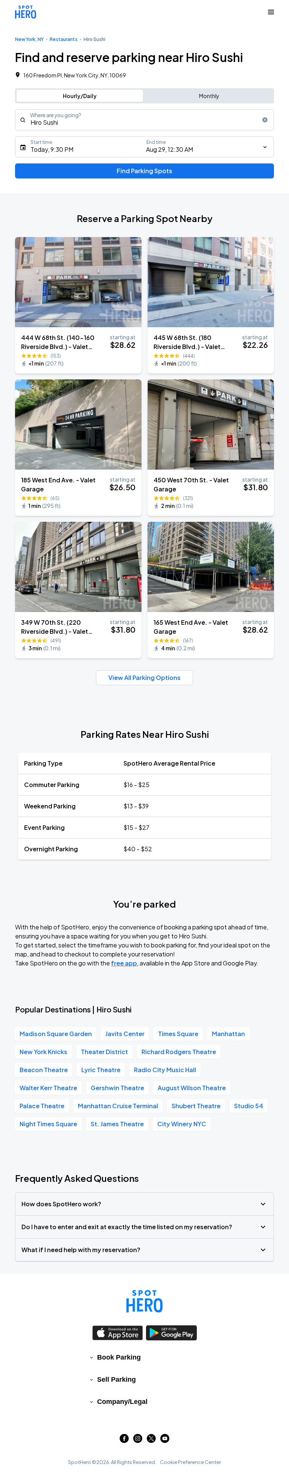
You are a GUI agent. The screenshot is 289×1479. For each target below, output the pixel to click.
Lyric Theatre (100, 1070)
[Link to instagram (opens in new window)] (137, 1440)
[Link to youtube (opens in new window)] (164, 1440)
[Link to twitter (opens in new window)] (151, 1440)
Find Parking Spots (144, 171)
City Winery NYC (181, 1124)
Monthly (209, 95)
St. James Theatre (117, 1124)
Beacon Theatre (44, 1070)
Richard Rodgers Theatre (178, 1052)
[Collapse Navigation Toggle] (270, 12)
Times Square (178, 1034)
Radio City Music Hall (165, 1070)
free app (124, 963)
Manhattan (228, 1034)
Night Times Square (48, 1124)
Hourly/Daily (80, 95)
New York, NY (29, 39)
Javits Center (124, 1034)
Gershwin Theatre (117, 1088)
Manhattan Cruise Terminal (118, 1106)
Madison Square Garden (56, 1034)
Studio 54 (248, 1106)
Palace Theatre (42, 1106)
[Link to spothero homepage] (144, 1301)
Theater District (104, 1052)
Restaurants (64, 39)
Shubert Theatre (196, 1106)
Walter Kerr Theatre (48, 1088)
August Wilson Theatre (192, 1088)
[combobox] (144, 119)
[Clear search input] (265, 120)
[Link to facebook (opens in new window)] (124, 1440)
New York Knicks (43, 1052)
